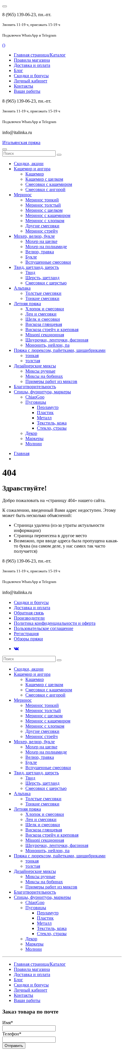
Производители (29, 618)
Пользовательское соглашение (43, 628)
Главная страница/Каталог (40, 54)
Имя (7, 1022)
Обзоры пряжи (28, 638)
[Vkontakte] (16, 648)
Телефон (11, 1033)
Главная (21, 453)
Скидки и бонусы (31, 75)
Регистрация (26, 633)
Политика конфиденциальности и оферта (54, 623)
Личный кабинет (30, 80)
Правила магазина (32, 60)
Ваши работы (27, 91)
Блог (18, 70)
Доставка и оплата (32, 65)
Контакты (23, 86)
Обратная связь (29, 612)
